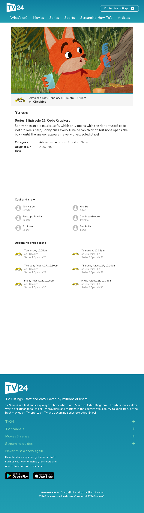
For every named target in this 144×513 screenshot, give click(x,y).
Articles (124, 17)
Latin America (96, 492)
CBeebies (39, 102)
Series (54, 17)
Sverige (65, 492)
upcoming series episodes (70, 413)
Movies (38, 17)
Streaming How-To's (96, 17)
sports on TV (39, 413)
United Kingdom (79, 492)
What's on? (19, 17)
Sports (69, 17)
